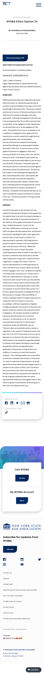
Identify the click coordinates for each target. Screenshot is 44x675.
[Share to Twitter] (17, 403)
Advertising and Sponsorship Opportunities (20, 590)
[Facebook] (4, 559)
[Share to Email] (22, 403)
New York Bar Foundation (13, 596)
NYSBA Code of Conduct (12, 601)
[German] (21, 638)
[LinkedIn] (22, 559)
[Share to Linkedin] (11, 403)
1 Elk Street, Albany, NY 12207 (13, 656)
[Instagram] (4, 564)
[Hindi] (15, 638)
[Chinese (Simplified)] (17, 638)
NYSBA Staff (7, 584)
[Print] (28, 403)
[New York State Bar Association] (6, 5)
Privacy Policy (8, 607)
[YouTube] (22, 564)
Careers (6, 579)
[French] (8, 638)
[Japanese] (13, 638)
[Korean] (6, 638)
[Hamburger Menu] (38, 5)
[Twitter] (39, 559)
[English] (4, 638)
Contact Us (7, 573)
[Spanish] (19, 638)
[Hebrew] (10, 638)
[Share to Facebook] (6, 403)
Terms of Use (8, 613)
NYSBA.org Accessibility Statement (16, 619)
